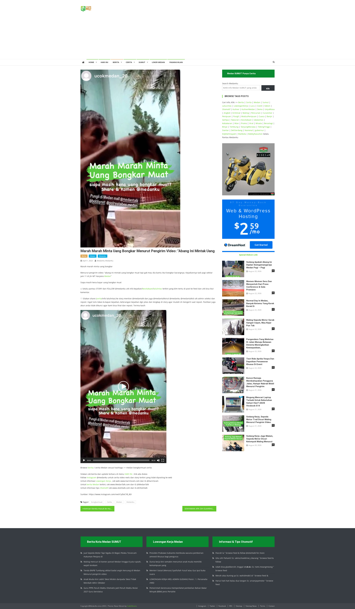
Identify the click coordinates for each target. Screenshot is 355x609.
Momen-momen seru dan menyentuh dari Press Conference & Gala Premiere (259, 285)
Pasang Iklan (176, 62)
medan (92, 256)
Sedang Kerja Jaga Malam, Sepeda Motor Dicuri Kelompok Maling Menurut (259, 439)
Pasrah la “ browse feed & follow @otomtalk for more (239, 553)
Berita (116, 62)
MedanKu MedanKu (105, 260)
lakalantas (258, 120)
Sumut (266, 102)
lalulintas (157, 288)
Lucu (252, 105)
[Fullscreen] (162, 460)
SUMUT (142, 62)
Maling (246, 113)
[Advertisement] (177, 38)
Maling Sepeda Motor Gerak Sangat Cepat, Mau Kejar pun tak (260, 323)
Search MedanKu (230, 83)
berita (84, 256)
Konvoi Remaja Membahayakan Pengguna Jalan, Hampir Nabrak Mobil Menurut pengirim (260, 382)
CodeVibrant (131, 606)
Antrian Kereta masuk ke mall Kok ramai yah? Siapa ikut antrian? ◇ (99, 508)
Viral (251, 123)
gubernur (259, 130)
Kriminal (236, 113)
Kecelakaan (246, 120)
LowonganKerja (241, 105)
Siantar (225, 130)
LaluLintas (227, 105)
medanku (102, 256)
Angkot (227, 113)
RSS (230, 606)
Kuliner (236, 109)
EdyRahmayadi (229, 134)
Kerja (108, 481)
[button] (123, 386)
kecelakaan (147, 288)
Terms (262, 606)
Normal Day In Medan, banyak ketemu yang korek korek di (260, 303)
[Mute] (158, 460)
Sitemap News (251, 606)
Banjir (269, 116)
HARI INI (128, 474)
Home (91, 62)
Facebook (222, 606)
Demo (260, 109)
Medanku (130, 502)
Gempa (225, 120)
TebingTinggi (264, 126)
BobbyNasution (255, 134)
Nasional (249, 130)
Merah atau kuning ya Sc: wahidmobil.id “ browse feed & (241, 575)
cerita (99, 298)
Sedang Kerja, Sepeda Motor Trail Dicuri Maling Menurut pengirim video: (258, 419)
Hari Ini (104, 62)
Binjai (224, 126)
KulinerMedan (248, 109)
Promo (244, 123)
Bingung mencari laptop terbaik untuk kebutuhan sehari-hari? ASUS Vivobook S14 (259, 401)
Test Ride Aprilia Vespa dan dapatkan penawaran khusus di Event (260, 362)
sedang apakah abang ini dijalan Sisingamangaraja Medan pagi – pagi (259, 265)
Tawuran (235, 120)
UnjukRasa (270, 109)
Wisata (259, 123)
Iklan (236, 123)
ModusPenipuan (249, 116)
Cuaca (261, 116)
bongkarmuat (96, 502)
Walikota (242, 134)
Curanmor (267, 113)
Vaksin (267, 105)
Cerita (129, 62)
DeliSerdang (236, 130)
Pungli (236, 116)
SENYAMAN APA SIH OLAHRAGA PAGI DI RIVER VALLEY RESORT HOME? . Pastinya (200, 508)
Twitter (212, 606)
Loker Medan (158, 62)
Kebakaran (227, 123)
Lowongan (101, 481)
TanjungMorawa (248, 126)
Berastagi (268, 123)
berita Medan (93, 484)
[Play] (84, 460)
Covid (259, 105)
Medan (107, 276)
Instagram (91, 477)
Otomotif (104, 488)
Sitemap (239, 606)
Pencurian (256, 113)
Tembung (234, 126)
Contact (272, 606)
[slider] (121, 460)
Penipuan (226, 116)
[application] (123, 386)
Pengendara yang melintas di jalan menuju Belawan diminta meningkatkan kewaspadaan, (259, 343)
